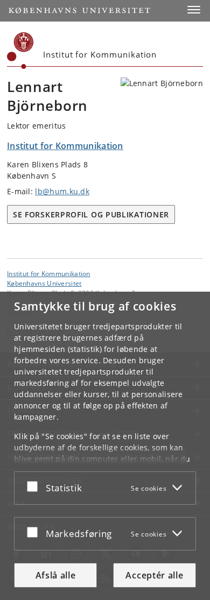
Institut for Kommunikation (48, 273)
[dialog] (105, 446)
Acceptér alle (154, 575)
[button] (194, 10)
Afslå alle (56, 575)
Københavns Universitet (44, 283)
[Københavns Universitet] (20, 50)
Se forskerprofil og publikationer (91, 214)
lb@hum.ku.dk (62, 191)
